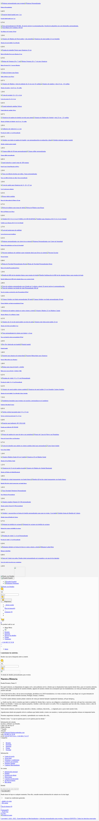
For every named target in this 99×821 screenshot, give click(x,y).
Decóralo (8, 744)
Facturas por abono (10, 775)
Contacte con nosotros (11, 761)
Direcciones (8, 777)
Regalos (8, 743)
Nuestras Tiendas (10, 763)
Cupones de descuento (11, 779)
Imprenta (8, 746)
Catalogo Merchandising (12, 765)
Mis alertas (8, 782)
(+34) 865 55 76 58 (9, 734)
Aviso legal (8, 758)
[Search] (2, 597)
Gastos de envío (9, 756)
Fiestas (8, 748)
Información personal (11, 772)
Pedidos (7, 773)
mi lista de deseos (10, 780)
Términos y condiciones (12, 760)
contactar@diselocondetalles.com (14, 732)
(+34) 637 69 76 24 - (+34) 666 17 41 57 (16, 736)
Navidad (8, 750)
